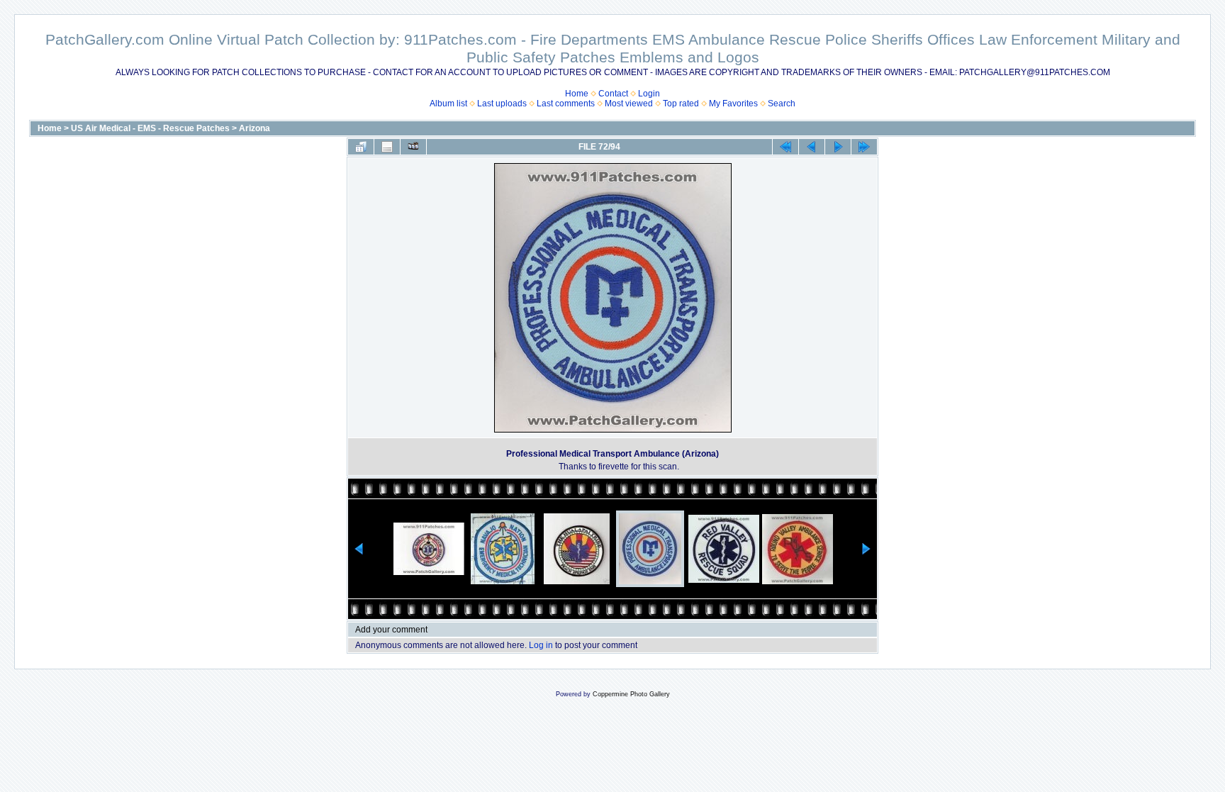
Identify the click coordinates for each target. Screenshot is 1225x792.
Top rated (681, 103)
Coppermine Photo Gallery (631, 694)
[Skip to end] (864, 147)
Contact (613, 94)
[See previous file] (811, 147)
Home (576, 94)
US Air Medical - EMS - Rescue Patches (150, 128)
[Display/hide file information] (387, 147)
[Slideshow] (413, 147)
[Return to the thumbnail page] (361, 147)
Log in (541, 645)
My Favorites (733, 103)
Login (649, 94)
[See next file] (838, 147)
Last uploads (502, 103)
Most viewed (629, 103)
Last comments (566, 103)
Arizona (254, 128)
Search (781, 103)
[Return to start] (785, 147)
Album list (448, 103)
